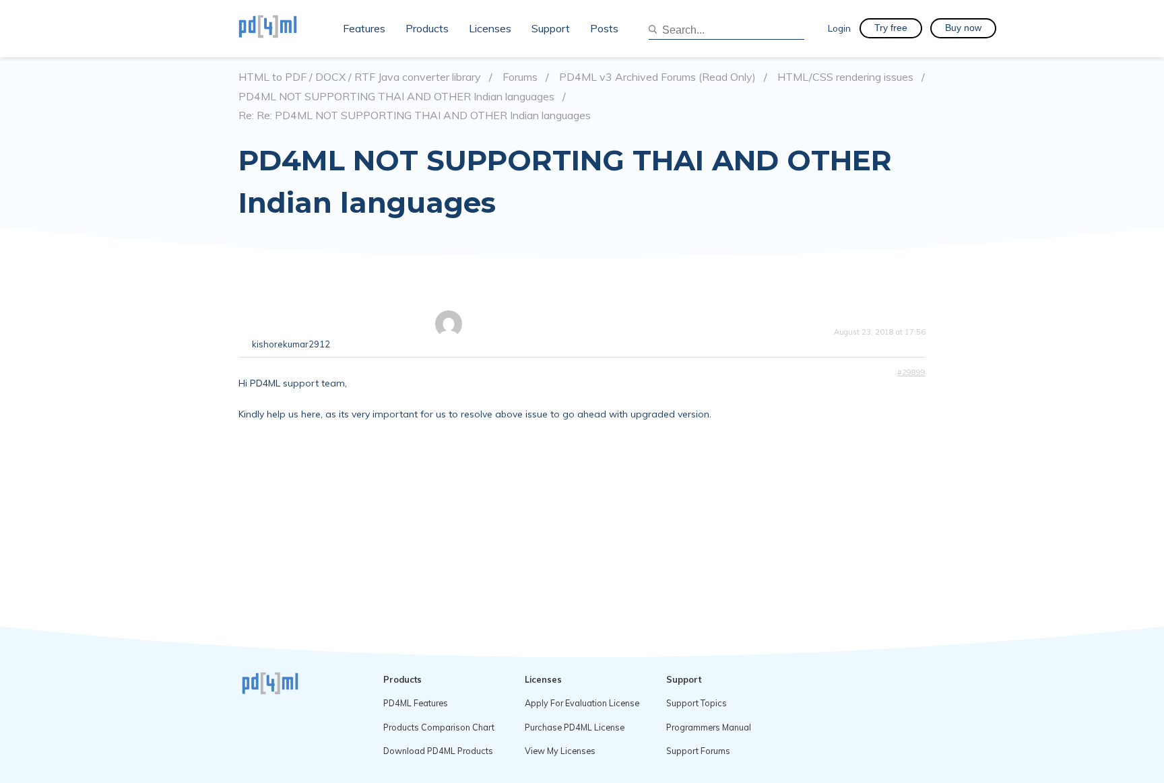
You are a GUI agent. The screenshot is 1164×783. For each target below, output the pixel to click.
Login (839, 28)
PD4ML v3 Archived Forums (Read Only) (657, 77)
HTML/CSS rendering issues (845, 77)
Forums (520, 77)
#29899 (911, 372)
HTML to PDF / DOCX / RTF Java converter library (359, 77)
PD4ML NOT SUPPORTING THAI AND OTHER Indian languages (396, 96)
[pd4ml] (282, 28)
